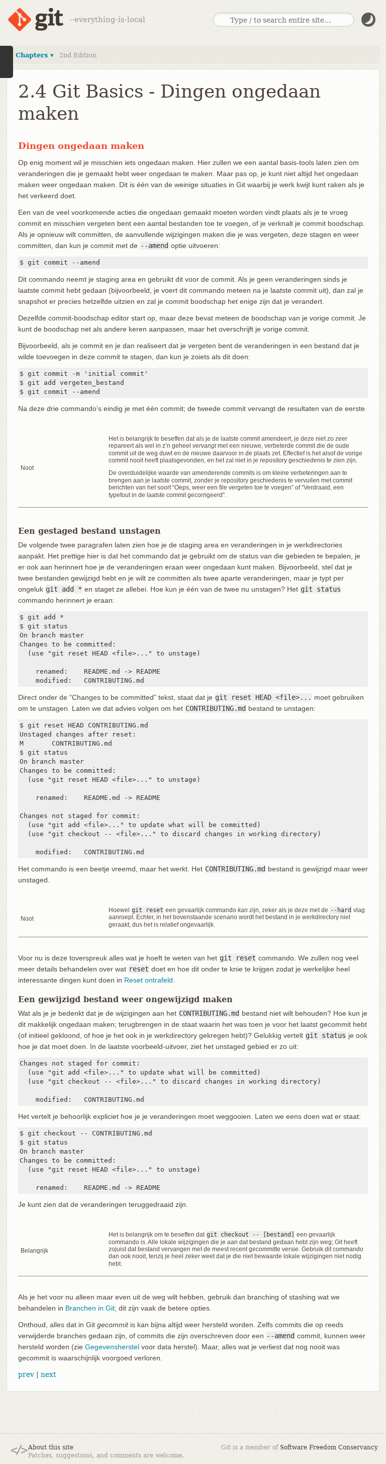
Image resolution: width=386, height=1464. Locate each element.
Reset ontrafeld (148, 980)
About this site (50, 1447)
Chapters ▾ (35, 55)
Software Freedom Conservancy (329, 1447)
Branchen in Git (90, 1308)
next (48, 1374)
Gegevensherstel (112, 1347)
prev (26, 1374)
